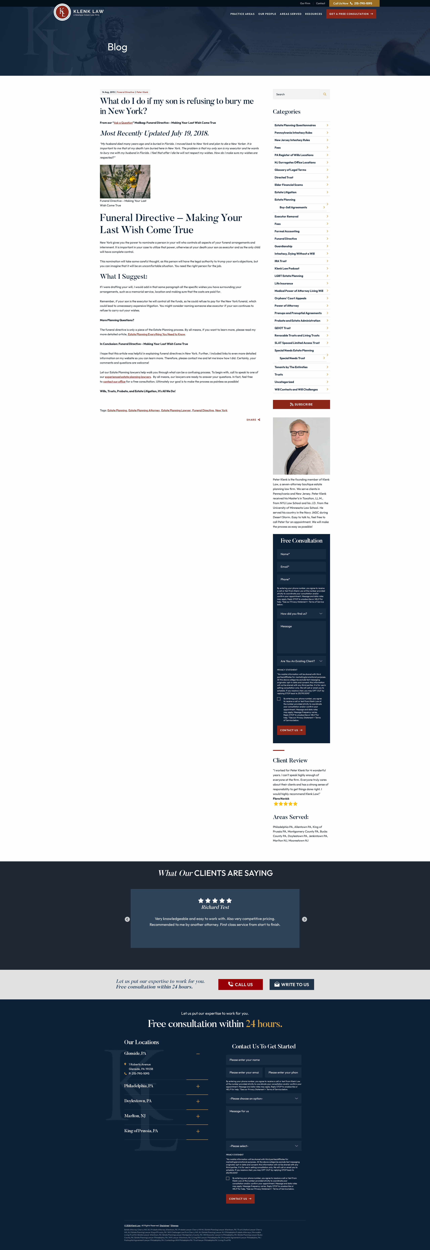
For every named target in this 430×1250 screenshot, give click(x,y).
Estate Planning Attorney (144, 410)
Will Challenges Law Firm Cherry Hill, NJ (184, 1232)
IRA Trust (281, 261)
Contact (320, 3)
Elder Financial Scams (289, 184)
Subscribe (304, 404)
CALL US (244, 984)
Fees (278, 147)
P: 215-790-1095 (139, 1073)
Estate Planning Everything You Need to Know (156, 334)
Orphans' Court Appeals (290, 298)
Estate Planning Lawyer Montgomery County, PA (182, 1235)
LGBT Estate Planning (289, 276)
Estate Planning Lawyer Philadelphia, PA (151, 1237)
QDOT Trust (283, 328)
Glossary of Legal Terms (290, 170)
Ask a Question (123, 122)
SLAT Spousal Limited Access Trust (297, 343)
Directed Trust (284, 177)
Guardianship (283, 246)
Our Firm (305, 3)
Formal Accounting (287, 231)
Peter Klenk (142, 92)
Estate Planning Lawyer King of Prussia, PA (148, 1232)
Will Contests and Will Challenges (296, 389)
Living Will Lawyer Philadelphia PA (206, 1237)
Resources (313, 13)
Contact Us (289, 730)
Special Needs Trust (292, 358)
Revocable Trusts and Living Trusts (297, 335)
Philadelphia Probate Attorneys (238, 1232)
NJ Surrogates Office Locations (295, 162)
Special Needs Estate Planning (294, 350)
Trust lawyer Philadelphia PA (205, 1240)
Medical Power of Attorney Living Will (299, 291)
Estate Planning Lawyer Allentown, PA (220, 1229)
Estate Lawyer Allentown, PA (149, 1235)
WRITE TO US (295, 984)
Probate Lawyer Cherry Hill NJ (191, 1229)
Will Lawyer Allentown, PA (180, 1237)
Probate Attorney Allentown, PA (164, 1229)
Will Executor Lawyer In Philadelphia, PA (220, 1235)
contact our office (114, 381)
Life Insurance (284, 283)
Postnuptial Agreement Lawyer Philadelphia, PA (144, 1240)
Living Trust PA (224, 1240)
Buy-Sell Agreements (293, 207)
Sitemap (174, 1225)
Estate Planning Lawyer (176, 410)
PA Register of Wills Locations (294, 155)
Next (303, 918)
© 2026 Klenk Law (132, 1225)
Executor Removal (286, 216)
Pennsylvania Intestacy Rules (293, 132)
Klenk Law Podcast (287, 268)
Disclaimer (164, 1225)
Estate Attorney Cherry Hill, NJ (137, 1229)
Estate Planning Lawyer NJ (213, 1232)
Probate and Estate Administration (297, 320)
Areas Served (291, 13)
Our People (267, 13)
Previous (126, 918)
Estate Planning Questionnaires (295, 125)
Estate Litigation (285, 192)
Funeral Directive (125, 92)
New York (221, 410)
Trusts (279, 374)
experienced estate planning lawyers (128, 377)
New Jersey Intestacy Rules (292, 140)
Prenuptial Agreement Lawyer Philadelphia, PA (241, 1237)
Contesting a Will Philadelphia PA (178, 1240)
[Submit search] (325, 94)
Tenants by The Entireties (291, 367)
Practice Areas (242, 13)
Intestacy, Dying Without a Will (295, 253)
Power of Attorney (287, 305)
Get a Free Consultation (349, 13)
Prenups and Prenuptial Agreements (298, 313)
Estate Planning (117, 410)
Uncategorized (284, 382)
